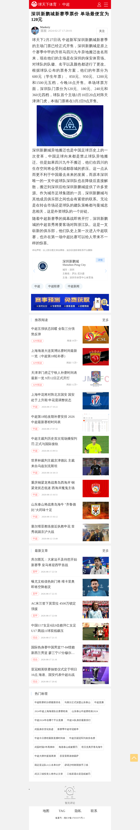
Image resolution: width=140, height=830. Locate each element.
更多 (105, 320)
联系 (94, 811)
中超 (66, 4)
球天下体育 (47, 4)
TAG (62, 811)
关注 (102, 31)
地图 (46, 811)
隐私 (78, 811)
